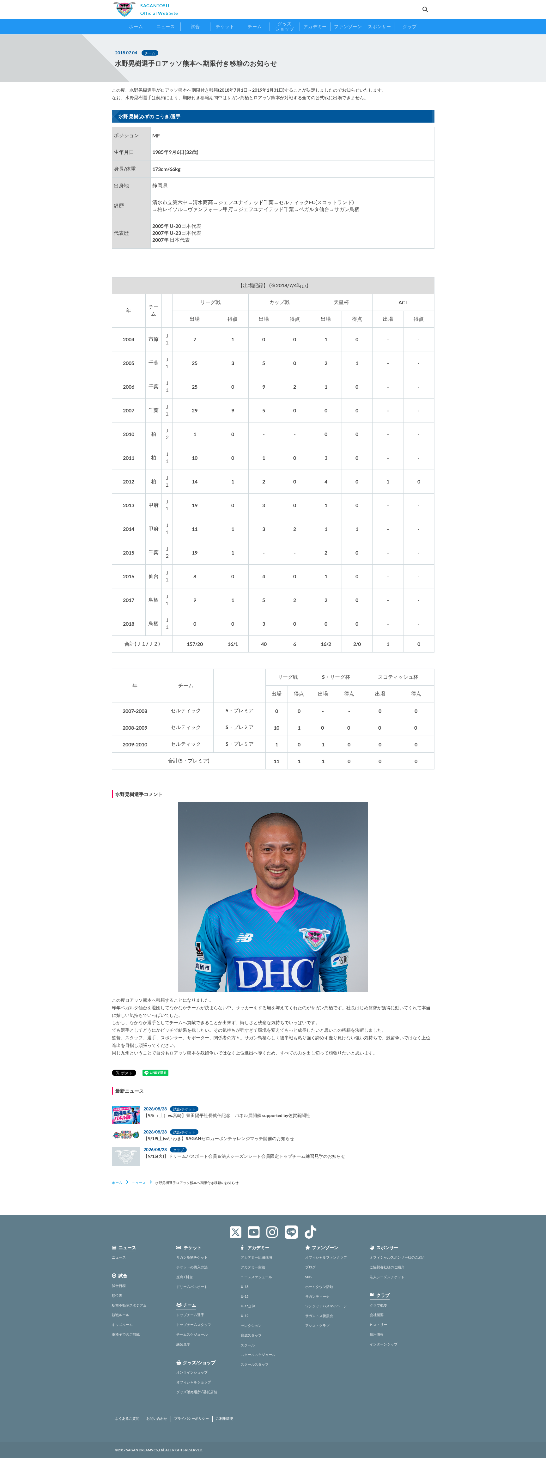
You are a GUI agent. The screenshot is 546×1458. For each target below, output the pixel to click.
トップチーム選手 (190, 1315)
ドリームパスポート (192, 1287)
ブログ (310, 1267)
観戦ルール (120, 1315)
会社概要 (377, 1315)
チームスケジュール (192, 1334)
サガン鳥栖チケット (192, 1257)
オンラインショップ (192, 1372)
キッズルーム (122, 1324)
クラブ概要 (378, 1305)
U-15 (244, 1296)
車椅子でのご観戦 (126, 1334)
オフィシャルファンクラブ (326, 1257)
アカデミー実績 (253, 1267)
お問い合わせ (156, 1418)
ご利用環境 (224, 1418)
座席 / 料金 (184, 1277)
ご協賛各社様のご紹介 (387, 1267)
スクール (248, 1345)
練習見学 (183, 1344)
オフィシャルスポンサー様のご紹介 (397, 1257)
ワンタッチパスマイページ (326, 1306)
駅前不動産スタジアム (129, 1305)
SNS (308, 1277)
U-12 (244, 1316)
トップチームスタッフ (193, 1324)
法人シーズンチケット (387, 1277)
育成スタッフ (251, 1335)
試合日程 (119, 1286)
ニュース (139, 1183)
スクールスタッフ (255, 1364)
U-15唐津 (248, 1306)
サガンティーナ (317, 1296)
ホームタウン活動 (319, 1287)
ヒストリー (378, 1324)
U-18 (244, 1287)
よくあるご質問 (127, 1418)
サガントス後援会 (319, 1316)
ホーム (117, 1183)
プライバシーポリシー (191, 1418)
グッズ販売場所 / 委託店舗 (196, 1392)
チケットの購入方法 (192, 1267)
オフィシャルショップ (193, 1382)
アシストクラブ (317, 1325)
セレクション (251, 1325)
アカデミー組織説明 (256, 1257)
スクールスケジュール (258, 1354)
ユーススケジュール (256, 1277)
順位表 (117, 1295)
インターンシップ (383, 1344)
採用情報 (377, 1334)
